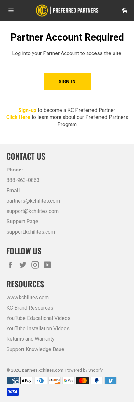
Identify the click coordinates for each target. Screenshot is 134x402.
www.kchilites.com (28, 297)
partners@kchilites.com (33, 201)
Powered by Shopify (84, 370)
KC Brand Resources (30, 308)
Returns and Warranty (31, 339)
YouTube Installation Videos (38, 328)
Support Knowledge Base (35, 349)
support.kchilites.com (31, 232)
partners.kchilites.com (42, 370)
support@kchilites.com (33, 211)
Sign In (67, 82)
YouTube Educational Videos (39, 318)
